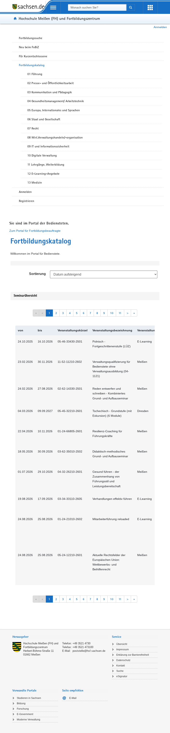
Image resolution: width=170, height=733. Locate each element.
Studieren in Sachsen (29, 698)
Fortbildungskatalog (32, 65)
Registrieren (26, 201)
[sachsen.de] (29, 9)
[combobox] (97, 7)
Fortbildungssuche (30, 38)
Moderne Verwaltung (28, 719)
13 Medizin (34, 182)
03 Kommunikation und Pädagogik (49, 92)
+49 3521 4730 (81, 643)
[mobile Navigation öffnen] (53, 7)
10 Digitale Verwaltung (42, 155)
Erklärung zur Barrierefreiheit (132, 654)
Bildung (21, 703)
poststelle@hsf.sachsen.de (89, 650)
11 (120, 313)
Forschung (23, 708)
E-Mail (72, 698)
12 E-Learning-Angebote (43, 173)
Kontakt (120, 665)
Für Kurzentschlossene (33, 56)
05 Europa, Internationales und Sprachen (53, 110)
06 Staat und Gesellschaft (43, 119)
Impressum (122, 649)
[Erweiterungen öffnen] (150, 7)
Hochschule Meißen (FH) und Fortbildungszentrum (59, 18)
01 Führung (34, 74)
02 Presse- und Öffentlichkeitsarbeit (50, 83)
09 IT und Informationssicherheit (48, 146)
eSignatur (121, 676)
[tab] (60, 637)
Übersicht (121, 644)
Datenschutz (123, 660)
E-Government (25, 714)
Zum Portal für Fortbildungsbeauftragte (35, 230)
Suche (120, 671)
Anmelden (160, 27)
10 (111, 313)
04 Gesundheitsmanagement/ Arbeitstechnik (55, 101)
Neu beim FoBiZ (29, 47)
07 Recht (33, 128)
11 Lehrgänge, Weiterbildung (45, 164)
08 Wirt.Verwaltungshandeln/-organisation (55, 137)
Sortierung (37, 274)
